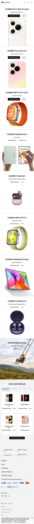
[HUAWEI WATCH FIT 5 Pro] (17, 108)
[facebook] (2, 496)
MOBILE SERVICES (6, 472)
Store (3, 464)
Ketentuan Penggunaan (6, 509)
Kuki (2, 515)
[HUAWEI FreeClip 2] (17, 192)
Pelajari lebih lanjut (14, 16)
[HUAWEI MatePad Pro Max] (17, 275)
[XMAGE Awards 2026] (17, 359)
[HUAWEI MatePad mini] (17, 150)
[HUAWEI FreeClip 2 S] (17, 317)
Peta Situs (3, 506)
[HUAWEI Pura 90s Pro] (17, 67)
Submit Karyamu (16, 348)
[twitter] (5, 496)
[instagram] (8, 496)
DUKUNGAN (4, 468)
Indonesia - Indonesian (7, 503)
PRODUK (3, 461)
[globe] (1, 503)
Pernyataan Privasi (5, 512)
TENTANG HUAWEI (6, 475)
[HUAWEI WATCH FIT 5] (17, 233)
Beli (24, 16)
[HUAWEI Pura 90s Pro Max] (17, 25)
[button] (24, 2)
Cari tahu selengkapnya (20, 522)
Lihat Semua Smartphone (17, 438)
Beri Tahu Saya (22, 140)
